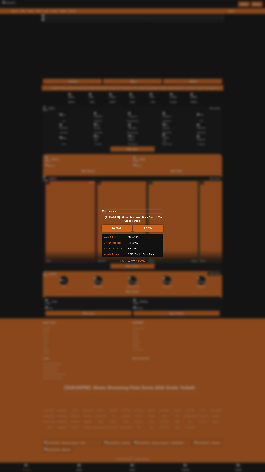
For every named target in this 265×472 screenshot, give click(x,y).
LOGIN (148, 228)
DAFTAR (117, 228)
